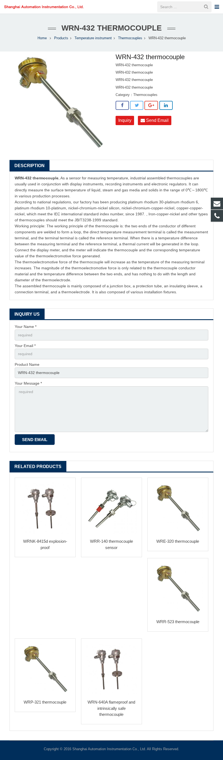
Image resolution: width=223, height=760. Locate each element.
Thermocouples (130, 38)
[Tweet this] (136, 105)
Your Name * (25, 326)
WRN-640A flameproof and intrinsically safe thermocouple (111, 708)
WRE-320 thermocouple (177, 541)
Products (61, 38)
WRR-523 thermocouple (177, 621)
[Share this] (122, 105)
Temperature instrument (93, 38)
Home (42, 38)
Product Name (27, 364)
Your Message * (28, 383)
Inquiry (124, 120)
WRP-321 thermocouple (45, 702)
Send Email (157, 120)
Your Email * (25, 345)
